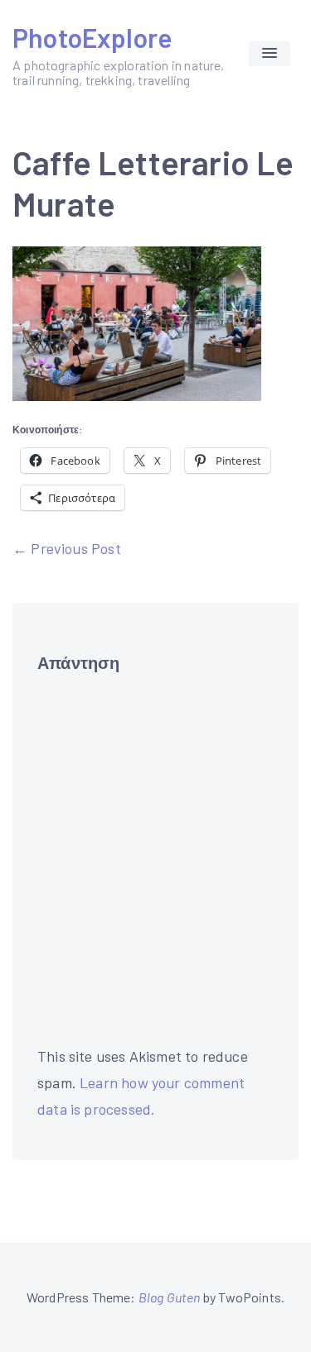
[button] (269, 53)
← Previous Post (66, 548)
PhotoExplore (92, 37)
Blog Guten (169, 1297)
